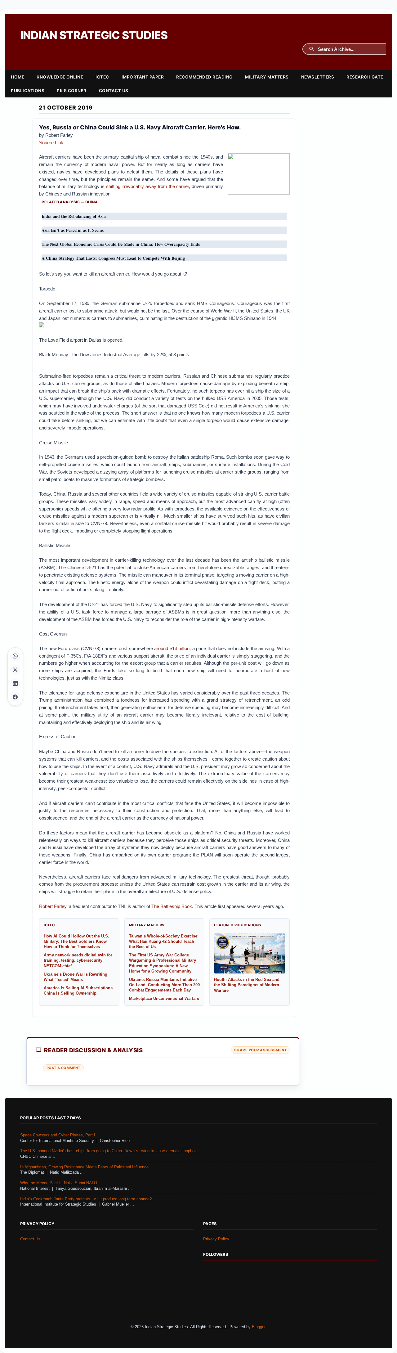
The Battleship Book (171, 906)
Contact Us (113, 90)
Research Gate (364, 76)
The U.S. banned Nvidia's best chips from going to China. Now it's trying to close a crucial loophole (109, 1151)
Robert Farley (52, 906)
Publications (27, 90)
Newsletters (317, 76)
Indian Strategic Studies (93, 35)
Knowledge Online (60, 76)
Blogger (258, 1327)
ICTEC (102, 76)
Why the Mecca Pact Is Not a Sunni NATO (58, 1183)
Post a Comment (63, 1068)
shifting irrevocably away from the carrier (147, 186)
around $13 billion (172, 648)
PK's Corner (72, 90)
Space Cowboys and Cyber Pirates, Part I (57, 1135)
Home (17, 76)
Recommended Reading (204, 76)
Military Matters (267, 76)
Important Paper (143, 76)
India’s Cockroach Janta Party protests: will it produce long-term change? (86, 1199)
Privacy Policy (216, 1239)
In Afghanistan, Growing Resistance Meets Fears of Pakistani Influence (84, 1167)
